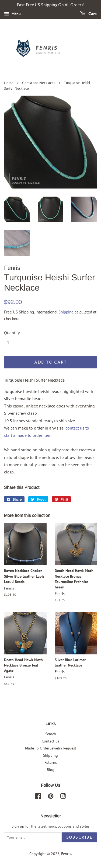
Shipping (66, 312)
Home (8, 83)
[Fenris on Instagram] (63, 797)
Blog (50, 769)
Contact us (50, 741)
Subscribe (79, 837)
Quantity (12, 332)
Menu (16, 13)
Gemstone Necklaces (38, 83)
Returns (50, 762)
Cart (92, 13)
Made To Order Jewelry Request (50, 748)
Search (50, 733)
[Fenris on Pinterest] (51, 797)
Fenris (66, 853)
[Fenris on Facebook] (38, 797)
